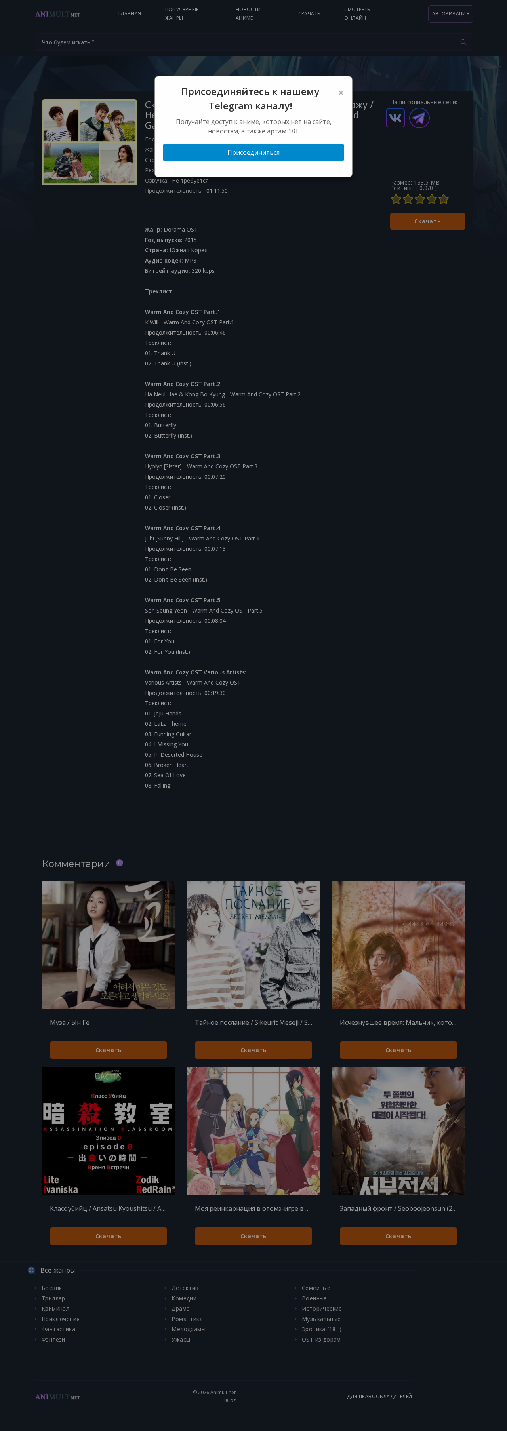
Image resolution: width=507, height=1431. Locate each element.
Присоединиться (253, 152)
